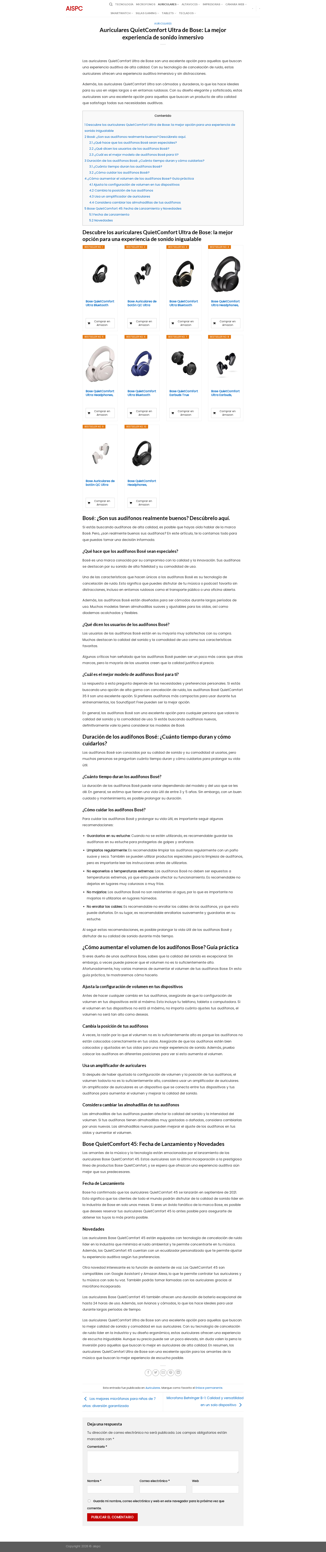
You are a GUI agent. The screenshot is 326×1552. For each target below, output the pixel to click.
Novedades (101, 220)
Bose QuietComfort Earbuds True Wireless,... (183, 393)
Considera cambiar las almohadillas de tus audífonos (135, 202)
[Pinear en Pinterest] (170, 1372)
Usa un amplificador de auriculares (119, 196)
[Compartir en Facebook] (148, 1372)
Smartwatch (121, 13)
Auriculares (167, 4)
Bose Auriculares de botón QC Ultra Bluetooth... (142, 303)
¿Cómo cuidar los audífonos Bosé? (119, 172)
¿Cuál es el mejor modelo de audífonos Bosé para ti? (133, 154)
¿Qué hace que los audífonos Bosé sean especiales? (133, 142)
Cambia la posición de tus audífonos (121, 190)
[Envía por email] (163, 1372)
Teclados (186, 13)
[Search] (110, 4)
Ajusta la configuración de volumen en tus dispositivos (134, 184)
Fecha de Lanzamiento (109, 214)
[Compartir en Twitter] (155, 1372)
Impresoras (211, 4)
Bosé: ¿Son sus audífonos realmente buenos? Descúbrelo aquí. (135, 136)
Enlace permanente (209, 1388)
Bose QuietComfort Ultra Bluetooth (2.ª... (100, 303)
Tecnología (124, 4)
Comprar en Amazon (102, 323)
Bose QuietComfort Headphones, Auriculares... (142, 483)
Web (195, 1481)
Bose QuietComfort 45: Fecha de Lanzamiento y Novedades (133, 208)
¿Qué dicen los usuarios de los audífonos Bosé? (129, 148)
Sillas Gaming (146, 13)
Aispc (74, 8)
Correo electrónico (155, 1481)
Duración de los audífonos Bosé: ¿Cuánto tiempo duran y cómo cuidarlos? (144, 160)
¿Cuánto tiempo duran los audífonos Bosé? (125, 166)
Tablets (168, 13)
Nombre (94, 1481)
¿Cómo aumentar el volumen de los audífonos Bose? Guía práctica (139, 178)
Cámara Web (234, 4)
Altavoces (190, 4)
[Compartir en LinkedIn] (178, 1372)
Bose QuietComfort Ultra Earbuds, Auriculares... (225, 393)
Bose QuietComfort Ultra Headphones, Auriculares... (225, 303)
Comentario (97, 1446)
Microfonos (145, 4)
